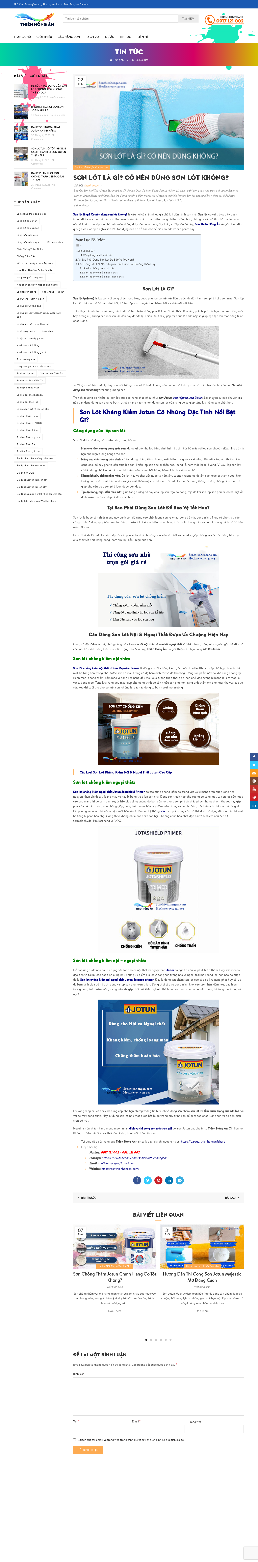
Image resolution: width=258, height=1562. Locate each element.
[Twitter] (148, 1180)
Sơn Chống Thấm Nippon (30, 298)
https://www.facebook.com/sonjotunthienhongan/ (134, 1158)
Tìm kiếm (188, 18)
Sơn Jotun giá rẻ (26, 359)
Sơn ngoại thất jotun (28, 387)
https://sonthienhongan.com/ (120, 1169)
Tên (76, 1421)
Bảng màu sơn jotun (27, 234)
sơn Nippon (180, 398)
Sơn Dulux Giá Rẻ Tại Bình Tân (33, 323)
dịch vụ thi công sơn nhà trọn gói (200, 190)
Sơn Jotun (47, 330)
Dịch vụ (93, 37)
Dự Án (109, 37)
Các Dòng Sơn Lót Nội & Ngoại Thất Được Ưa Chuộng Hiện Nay (116, 264)
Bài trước (89, 1198)
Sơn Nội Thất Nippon (28, 437)
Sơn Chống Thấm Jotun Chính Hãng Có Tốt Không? (114, 1277)
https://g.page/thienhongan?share (203, 1141)
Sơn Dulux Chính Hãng (29, 305)
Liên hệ (143, 37)
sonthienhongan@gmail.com (116, 1163)
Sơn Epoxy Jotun (26, 330)
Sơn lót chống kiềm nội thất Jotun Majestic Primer (115, 200)
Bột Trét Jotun (55, 241)
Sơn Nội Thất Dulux (27, 415)
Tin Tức (125, 37)
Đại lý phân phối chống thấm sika (35, 458)
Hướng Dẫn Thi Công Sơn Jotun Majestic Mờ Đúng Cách (202, 1277)
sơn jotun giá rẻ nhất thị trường (34, 366)
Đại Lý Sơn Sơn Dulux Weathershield (36, 500)
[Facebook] (137, 1180)
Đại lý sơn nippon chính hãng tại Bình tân (39, 493)
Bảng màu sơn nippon (28, 241)
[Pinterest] (158, 1180)
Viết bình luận (82, 205)
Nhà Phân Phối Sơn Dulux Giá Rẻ (34, 270)
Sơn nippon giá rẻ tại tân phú (33, 408)
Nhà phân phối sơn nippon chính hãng (37, 284)
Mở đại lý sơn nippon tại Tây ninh (35, 263)
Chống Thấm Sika (26, 256)
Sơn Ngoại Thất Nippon (30, 394)
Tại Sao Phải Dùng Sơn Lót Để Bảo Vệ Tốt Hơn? (106, 259)
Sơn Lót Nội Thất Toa (51, 373)
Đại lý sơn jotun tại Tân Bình (32, 486)
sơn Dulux (195, 398)
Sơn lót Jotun (154, 200)
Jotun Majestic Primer (96, 195)
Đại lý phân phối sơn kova (31, 465)
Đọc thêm (114, 1311)
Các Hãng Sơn (69, 37)
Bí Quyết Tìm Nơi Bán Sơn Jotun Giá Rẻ (47, 108)
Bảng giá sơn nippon (28, 227)
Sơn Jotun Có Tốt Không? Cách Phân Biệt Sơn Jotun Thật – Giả (48, 152)
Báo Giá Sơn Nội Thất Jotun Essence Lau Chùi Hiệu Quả (107, 190)
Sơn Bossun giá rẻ (26, 291)
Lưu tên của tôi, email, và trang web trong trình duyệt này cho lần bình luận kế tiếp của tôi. (131, 1440)
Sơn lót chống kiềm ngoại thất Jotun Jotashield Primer (152, 195)
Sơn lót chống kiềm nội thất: (99, 268)
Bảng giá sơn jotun (27, 220)
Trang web (195, 1422)
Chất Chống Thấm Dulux (30, 249)
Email (136, 1421)
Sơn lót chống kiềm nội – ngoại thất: (104, 276)
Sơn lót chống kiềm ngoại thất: (101, 272)
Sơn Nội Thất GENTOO (29, 422)
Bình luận (79, 1373)
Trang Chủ (22, 37)
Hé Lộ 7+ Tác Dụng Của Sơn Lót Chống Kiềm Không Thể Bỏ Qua (49, 89)
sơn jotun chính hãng (28, 345)
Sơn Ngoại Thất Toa (27, 401)
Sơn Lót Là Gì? (172, 200)
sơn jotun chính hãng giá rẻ (31, 352)
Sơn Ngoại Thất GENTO (30, 380)
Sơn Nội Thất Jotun (27, 430)
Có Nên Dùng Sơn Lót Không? (160, 190)
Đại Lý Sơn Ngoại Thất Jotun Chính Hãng (45, 129)
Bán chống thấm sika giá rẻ (32, 213)
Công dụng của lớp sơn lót (97, 255)
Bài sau (230, 1198)
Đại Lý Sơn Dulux (26, 472)
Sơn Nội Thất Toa (26, 444)
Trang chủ (119, 60)
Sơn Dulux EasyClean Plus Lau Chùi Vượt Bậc (39, 314)
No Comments (57, 97)
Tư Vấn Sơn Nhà (100, 167)
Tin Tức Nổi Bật (139, 60)
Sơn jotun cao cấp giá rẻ (30, 338)
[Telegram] (180, 1180)
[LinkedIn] (169, 1180)
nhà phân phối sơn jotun (30, 277)
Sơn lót (114, 195)
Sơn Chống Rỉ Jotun (53, 291)
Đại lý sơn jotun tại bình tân (32, 479)
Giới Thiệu (44, 37)
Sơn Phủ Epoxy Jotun (28, 451)
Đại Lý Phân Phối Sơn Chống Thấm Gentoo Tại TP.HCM (47, 176)
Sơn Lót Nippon (25, 373)
